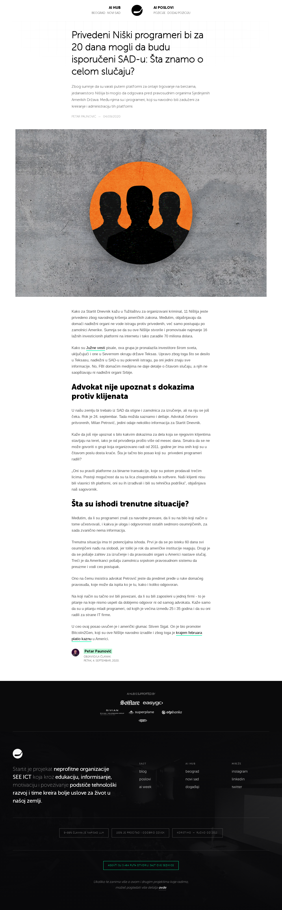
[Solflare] (129, 702)
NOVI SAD (114, 13)
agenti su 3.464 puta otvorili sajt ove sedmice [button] (141, 865)
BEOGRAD (98, 13)
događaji (192, 787)
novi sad (192, 779)
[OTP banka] (170, 712)
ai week (145, 787)
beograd (192, 772)
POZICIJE (160, 13)
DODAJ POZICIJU (178, 13)
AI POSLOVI (164, 8)
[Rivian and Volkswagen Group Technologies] (113, 712)
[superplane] (143, 712)
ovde (162, 887)
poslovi (145, 779)
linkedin (238, 779)
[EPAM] (141, 720)
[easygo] (153, 702)
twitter (237, 787)
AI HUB (115, 8)
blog (143, 772)
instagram (240, 772)
